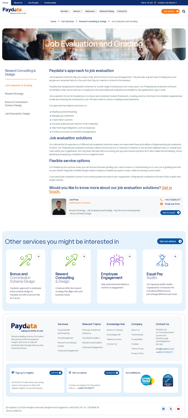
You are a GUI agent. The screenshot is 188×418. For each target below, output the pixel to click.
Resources (90, 11)
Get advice (169, 11)
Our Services (67, 21)
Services (64, 11)
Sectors (76, 11)
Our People (33, 3)
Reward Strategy (14, 93)
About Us (18, 3)
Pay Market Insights (91, 338)
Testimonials (50, 3)
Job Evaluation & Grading (18, 85)
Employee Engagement (68, 350)
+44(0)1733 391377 (167, 3)
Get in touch (169, 212)
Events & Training (107, 11)
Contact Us (122, 11)
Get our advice (168, 241)
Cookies (135, 344)
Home (53, 21)
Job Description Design (17, 113)
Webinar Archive (114, 339)
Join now (54, 373)
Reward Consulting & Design (92, 21)
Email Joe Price (172, 204)
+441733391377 (172, 200)
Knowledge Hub (114, 334)
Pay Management (65, 338)
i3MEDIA (17, 410)
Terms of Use (137, 348)
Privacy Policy (137, 353)
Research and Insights (92, 342)
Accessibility (137, 339)
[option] (25, 277)
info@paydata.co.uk (165, 349)
